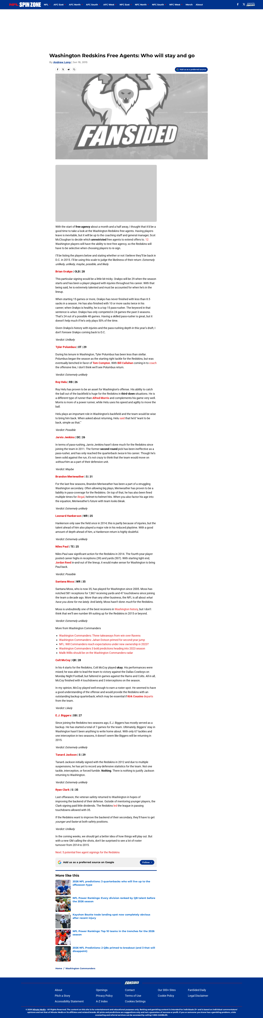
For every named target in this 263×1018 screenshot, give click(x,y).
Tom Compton (101, 363)
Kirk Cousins (135, 696)
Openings (101, 990)
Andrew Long (62, 62)
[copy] (74, 69)
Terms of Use (133, 995)
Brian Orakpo (64, 271)
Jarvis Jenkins (65, 437)
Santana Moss (64, 581)
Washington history (126, 609)
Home (58, 968)
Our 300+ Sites (167, 990)
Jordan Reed (63, 562)
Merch (189, 4)
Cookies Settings (135, 1001)
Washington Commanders (80, 968)
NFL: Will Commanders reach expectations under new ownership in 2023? (104, 644)
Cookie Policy (166, 995)
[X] (244, 4)
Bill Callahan (125, 363)
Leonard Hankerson (68, 515)
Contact (130, 990)
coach (153, 363)
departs (148, 696)
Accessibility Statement (69, 1001)
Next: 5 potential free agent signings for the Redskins (87, 852)
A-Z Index (102, 1001)
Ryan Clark (62, 789)
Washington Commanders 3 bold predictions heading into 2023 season (102, 648)
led (115, 805)
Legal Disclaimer (198, 995)
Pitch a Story (62, 995)
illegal (80, 496)
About (199, 4)
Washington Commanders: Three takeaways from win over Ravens (99, 635)
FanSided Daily (197, 990)
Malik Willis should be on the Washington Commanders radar (96, 652)
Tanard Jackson (66, 754)
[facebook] (237, 4)
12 (146, 239)
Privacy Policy (104, 995)
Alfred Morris (100, 398)
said (122, 418)
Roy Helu (61, 382)
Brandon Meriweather (69, 476)
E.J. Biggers (63, 715)
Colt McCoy (62, 660)
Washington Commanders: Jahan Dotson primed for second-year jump (102, 639)
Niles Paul (61, 546)
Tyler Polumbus (65, 347)
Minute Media (39, 1009)
